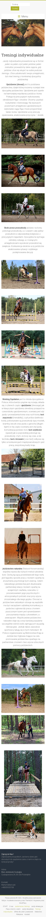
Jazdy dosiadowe (27, 909)
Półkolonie (19, 914)
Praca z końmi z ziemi (13, 909)
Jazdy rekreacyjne (37, 906)
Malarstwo (38, 912)
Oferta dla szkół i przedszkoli (23, 912)
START (5, 906)
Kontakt (27, 914)
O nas (11, 906)
